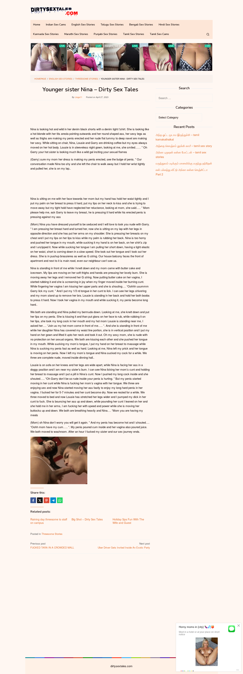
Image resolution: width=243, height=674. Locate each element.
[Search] (208, 34)
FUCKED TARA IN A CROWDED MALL (52, 545)
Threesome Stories (52, 534)
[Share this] (33, 500)
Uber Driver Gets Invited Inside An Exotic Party (124, 545)
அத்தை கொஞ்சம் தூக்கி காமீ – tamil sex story (184, 146)
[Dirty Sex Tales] (54, 11)
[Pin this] (46, 500)
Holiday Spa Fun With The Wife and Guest (128, 521)
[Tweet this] (40, 500)
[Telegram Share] (53, 500)
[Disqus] (90, 604)
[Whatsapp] (60, 500)
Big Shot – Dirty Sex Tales (87, 519)
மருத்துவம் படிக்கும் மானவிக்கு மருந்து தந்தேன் (184, 163)
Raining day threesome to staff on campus (48, 521)
